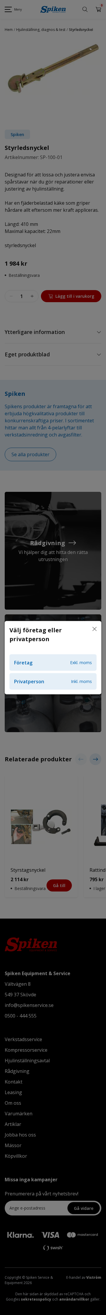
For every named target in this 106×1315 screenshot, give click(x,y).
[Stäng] (94, 629)
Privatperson (53, 681)
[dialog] (53, 657)
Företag (53, 662)
